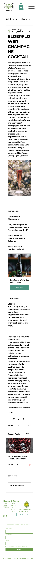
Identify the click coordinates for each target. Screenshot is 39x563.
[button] (21, 6)
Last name (9, 534)
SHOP (5, 506)
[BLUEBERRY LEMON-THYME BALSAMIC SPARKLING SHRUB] (19, 445)
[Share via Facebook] (9, 419)
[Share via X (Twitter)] (14, 419)
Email (8, 540)
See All (28, 434)
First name (9, 528)
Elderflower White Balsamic (19, 407)
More (24, 19)
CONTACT (6, 507)
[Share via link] (23, 419)
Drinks (10, 412)
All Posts (11, 19)
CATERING (13, 504)
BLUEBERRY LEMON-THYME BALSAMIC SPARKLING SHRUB (18, 457)
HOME (5, 504)
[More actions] (30, 31)
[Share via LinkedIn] (19, 419)
